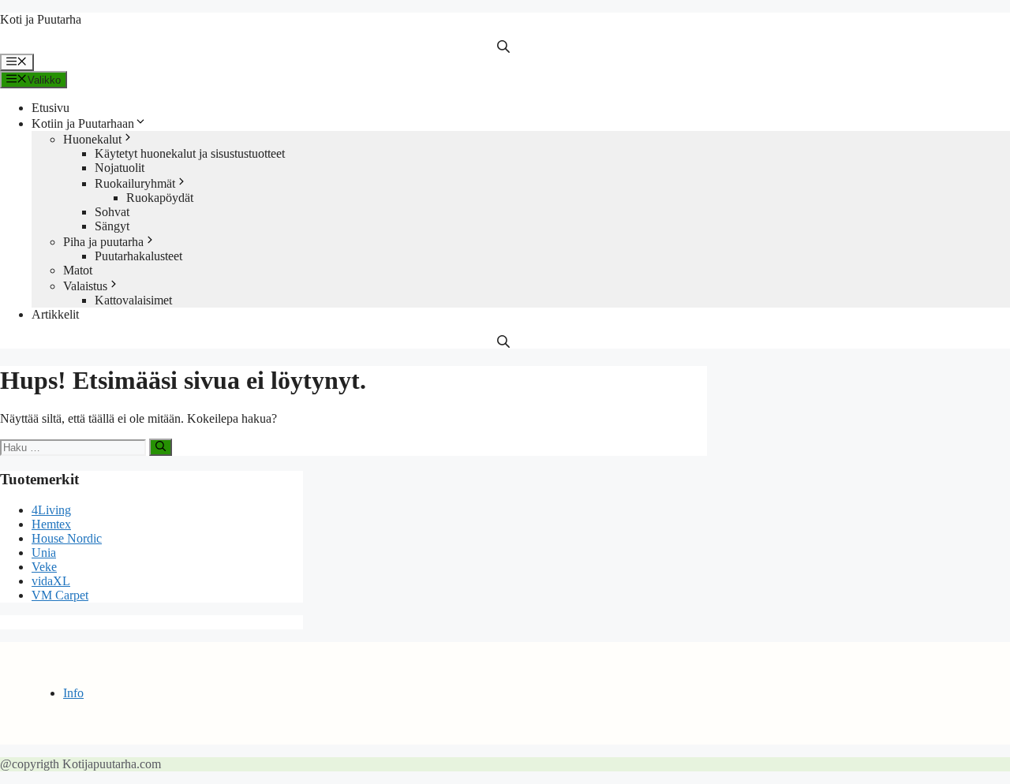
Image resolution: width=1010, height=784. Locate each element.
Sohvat (112, 211)
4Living (51, 510)
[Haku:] (74, 447)
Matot (77, 270)
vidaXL (51, 581)
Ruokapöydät (159, 197)
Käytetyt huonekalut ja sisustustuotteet (190, 153)
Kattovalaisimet (133, 300)
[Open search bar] (505, 46)
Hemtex (51, 524)
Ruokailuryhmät (135, 183)
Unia (44, 552)
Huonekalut (92, 139)
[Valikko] (17, 62)
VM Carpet (60, 595)
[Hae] (160, 447)
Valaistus (85, 286)
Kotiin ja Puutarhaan (83, 123)
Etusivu (50, 107)
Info (73, 693)
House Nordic (67, 538)
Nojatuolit (119, 167)
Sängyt (112, 226)
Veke (44, 566)
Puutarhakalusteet (138, 256)
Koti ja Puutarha (40, 19)
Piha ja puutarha (103, 241)
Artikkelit (55, 314)
